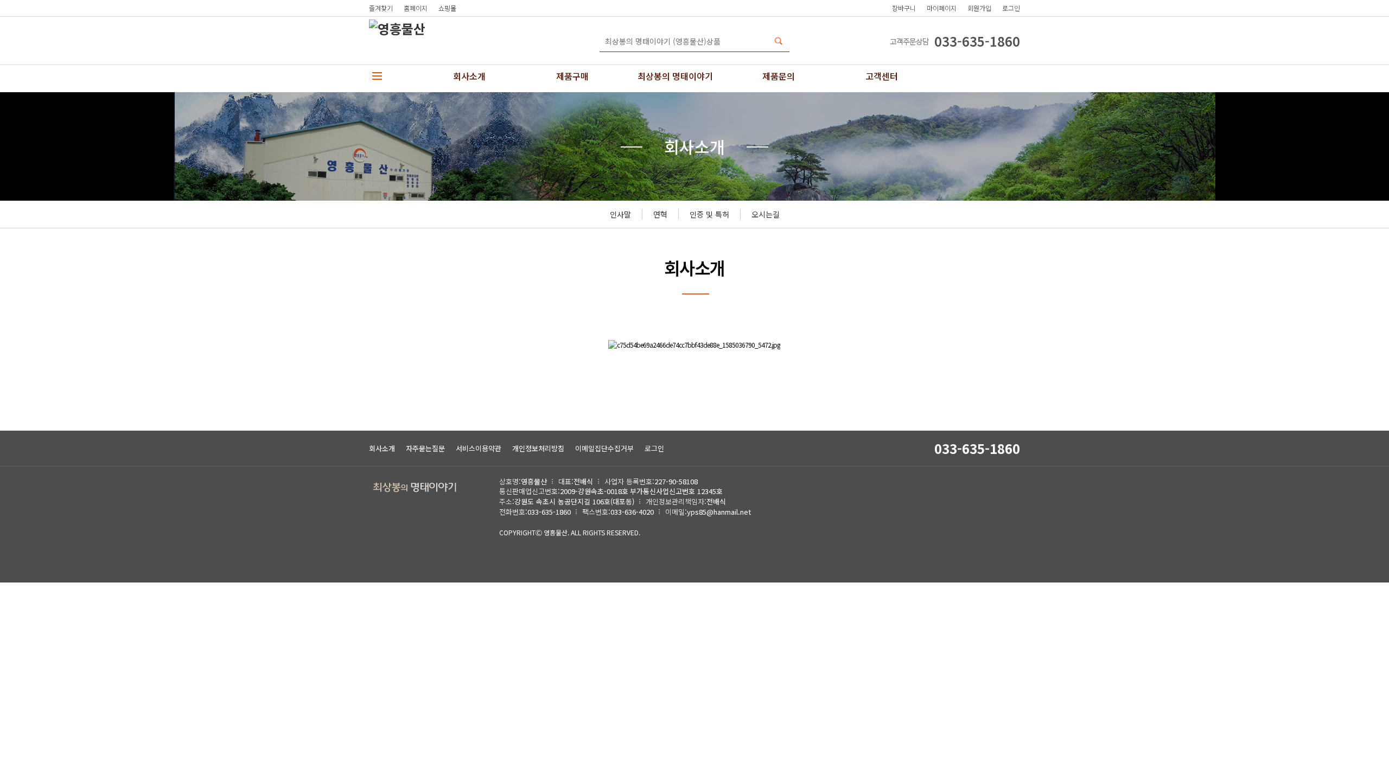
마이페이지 (942, 7)
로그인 (1011, 7)
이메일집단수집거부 (604, 448)
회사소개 (469, 75)
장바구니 (904, 7)
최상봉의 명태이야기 (675, 75)
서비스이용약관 (478, 448)
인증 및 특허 (709, 214)
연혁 (660, 214)
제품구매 (572, 75)
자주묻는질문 (425, 448)
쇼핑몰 (447, 7)
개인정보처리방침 (538, 448)
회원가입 (979, 7)
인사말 (620, 214)
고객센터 (881, 75)
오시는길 (765, 214)
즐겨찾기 (381, 7)
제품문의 (778, 75)
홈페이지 (416, 7)
